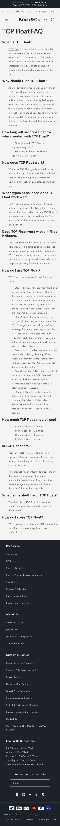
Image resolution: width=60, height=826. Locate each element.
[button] (6, 19)
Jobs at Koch (12, 629)
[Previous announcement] (5, 4)
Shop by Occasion (15, 568)
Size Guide (11, 582)
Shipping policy (30, 819)
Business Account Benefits (19, 697)
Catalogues (42, 11)
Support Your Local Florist (19, 603)
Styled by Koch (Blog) (17, 596)
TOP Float (13, 49)
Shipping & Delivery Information (22, 670)
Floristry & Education (16, 589)
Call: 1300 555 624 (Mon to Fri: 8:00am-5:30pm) (26, 727)
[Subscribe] (46, 783)
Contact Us (11, 718)
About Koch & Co (15, 622)
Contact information (47, 819)
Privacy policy (36, 814)
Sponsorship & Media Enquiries (22, 711)
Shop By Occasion (25, 11)
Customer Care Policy (17, 684)
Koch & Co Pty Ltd (19, 814)
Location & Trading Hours (19, 636)
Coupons (54, 11)
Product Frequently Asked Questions (24, 575)
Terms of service (13, 819)
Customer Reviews (15, 643)
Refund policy (50, 814)
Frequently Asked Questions (20, 663)
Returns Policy (13, 677)
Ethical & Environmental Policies (22, 705)
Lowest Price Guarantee (18, 691)
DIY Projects (7, 11)
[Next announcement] (54, 4)
